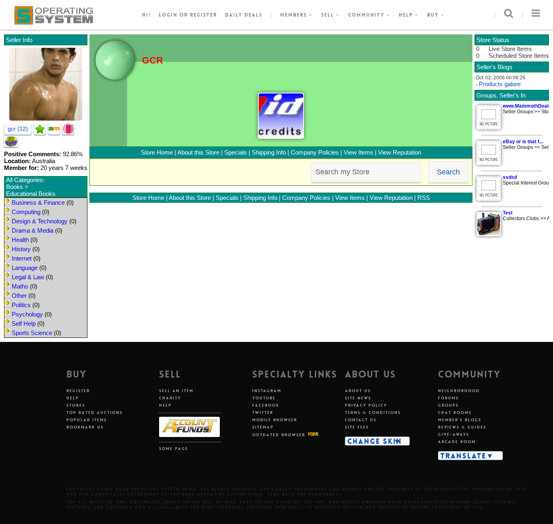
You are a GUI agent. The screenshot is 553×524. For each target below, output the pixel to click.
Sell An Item (176, 390)
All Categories (24, 179)
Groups (448, 405)
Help (407, 15)
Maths (20, 286)
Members (294, 15)
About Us (358, 390)
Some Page (173, 448)
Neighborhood (459, 390)
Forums (448, 398)
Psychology (27, 314)
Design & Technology (40, 221)
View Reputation (399, 152)
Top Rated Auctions (94, 412)
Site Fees (357, 427)
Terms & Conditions (373, 412)
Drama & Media (32, 230)
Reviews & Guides (462, 427)
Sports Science (32, 332)
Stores (75, 405)
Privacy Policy (366, 405)
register (203, 15)
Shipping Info (269, 152)
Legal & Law (28, 277)
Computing (26, 211)
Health (20, 239)
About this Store (198, 152)
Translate (463, 455)
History (21, 249)
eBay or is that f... (523, 141)
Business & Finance (38, 202)
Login (168, 15)
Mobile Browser (274, 419)
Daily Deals (243, 15)
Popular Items (86, 419)
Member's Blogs (459, 419)
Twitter (262, 412)
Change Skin (374, 441)
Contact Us (360, 419)
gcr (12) (18, 128)
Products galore (500, 84)
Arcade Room (457, 441)
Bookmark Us (85, 427)
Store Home (157, 152)
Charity (170, 398)
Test (508, 213)
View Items (358, 152)
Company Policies (315, 152)
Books (14, 186)
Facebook (265, 405)
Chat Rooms (455, 412)
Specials (235, 152)
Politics (21, 304)
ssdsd (510, 177)
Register (78, 390)
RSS (423, 197)
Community (367, 15)
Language (25, 267)
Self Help (24, 323)
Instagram (266, 390)
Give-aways (453, 434)
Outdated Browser (278, 434)
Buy (434, 15)
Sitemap (263, 427)
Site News (358, 398)
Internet (22, 258)
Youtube (264, 398)
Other (19, 295)
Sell (328, 15)
